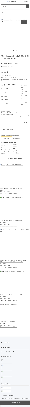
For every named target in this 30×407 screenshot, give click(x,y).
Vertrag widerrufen (8, 395)
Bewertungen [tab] (17, 138)
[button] (20, 2)
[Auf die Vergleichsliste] (22, 22)
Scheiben (10, 67)
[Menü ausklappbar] (3, 2)
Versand (15, 77)
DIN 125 (15, 146)
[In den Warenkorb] (2, 18)
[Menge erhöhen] (24, 125)
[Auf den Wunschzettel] (25, 22)
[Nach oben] (0, 406)
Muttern (15, 144)
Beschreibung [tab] (6, 138)
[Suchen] (27, 6)
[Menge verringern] (2, 122)
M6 (14, 148)
